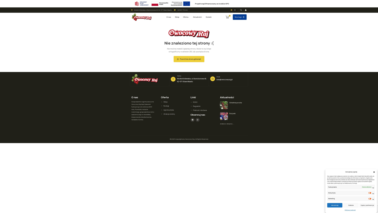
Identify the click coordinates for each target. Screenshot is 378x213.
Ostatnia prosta (235, 103)
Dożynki (232, 113)
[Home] (141, 17)
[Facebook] (231, 10)
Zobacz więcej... (227, 124)
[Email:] (212, 78)
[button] (374, 172)
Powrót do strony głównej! (190, 59)
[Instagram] (235, 10)
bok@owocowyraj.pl (225, 79)
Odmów (351, 205)
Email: (218, 77)
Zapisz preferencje (367, 205)
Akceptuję (334, 205)
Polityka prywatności (350, 210)
